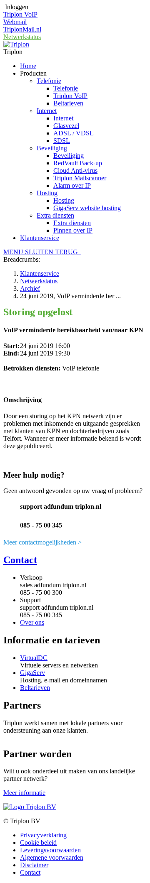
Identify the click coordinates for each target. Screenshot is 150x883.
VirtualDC (34, 657)
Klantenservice (39, 237)
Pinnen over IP (72, 230)
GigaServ (32, 672)
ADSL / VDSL (73, 133)
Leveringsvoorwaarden (50, 850)
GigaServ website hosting (87, 207)
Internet (47, 110)
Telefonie (49, 80)
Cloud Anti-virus (75, 170)
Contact (20, 559)
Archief (30, 288)
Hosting (47, 192)
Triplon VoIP (20, 14)
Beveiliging (52, 148)
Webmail (15, 21)
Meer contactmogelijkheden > (42, 542)
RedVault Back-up (77, 163)
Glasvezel (66, 125)
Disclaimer (34, 864)
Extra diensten (55, 215)
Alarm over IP (72, 185)
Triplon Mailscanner (79, 178)
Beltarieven (68, 103)
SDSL (61, 140)
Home (28, 65)
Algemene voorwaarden (51, 857)
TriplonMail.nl (22, 29)
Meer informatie (24, 792)
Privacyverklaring (43, 835)
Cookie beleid (38, 842)
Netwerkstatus (22, 36)
